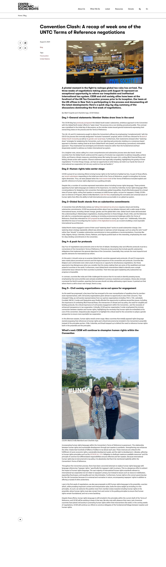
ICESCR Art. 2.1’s (96, 454)
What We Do (95, 9)
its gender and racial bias (96, 139)
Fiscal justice (44, 56)
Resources (119, 9)
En (147, 9)
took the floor (105, 195)
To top (20, 519)
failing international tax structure (107, 207)
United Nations (45, 59)
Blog (24, 15)
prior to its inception (121, 99)
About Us (81, 9)
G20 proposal (93, 218)
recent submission (71, 176)
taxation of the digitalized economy (104, 221)
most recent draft (105, 178)
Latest (107, 9)
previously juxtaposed (84, 123)
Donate (131, 9)
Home (20, 15)
